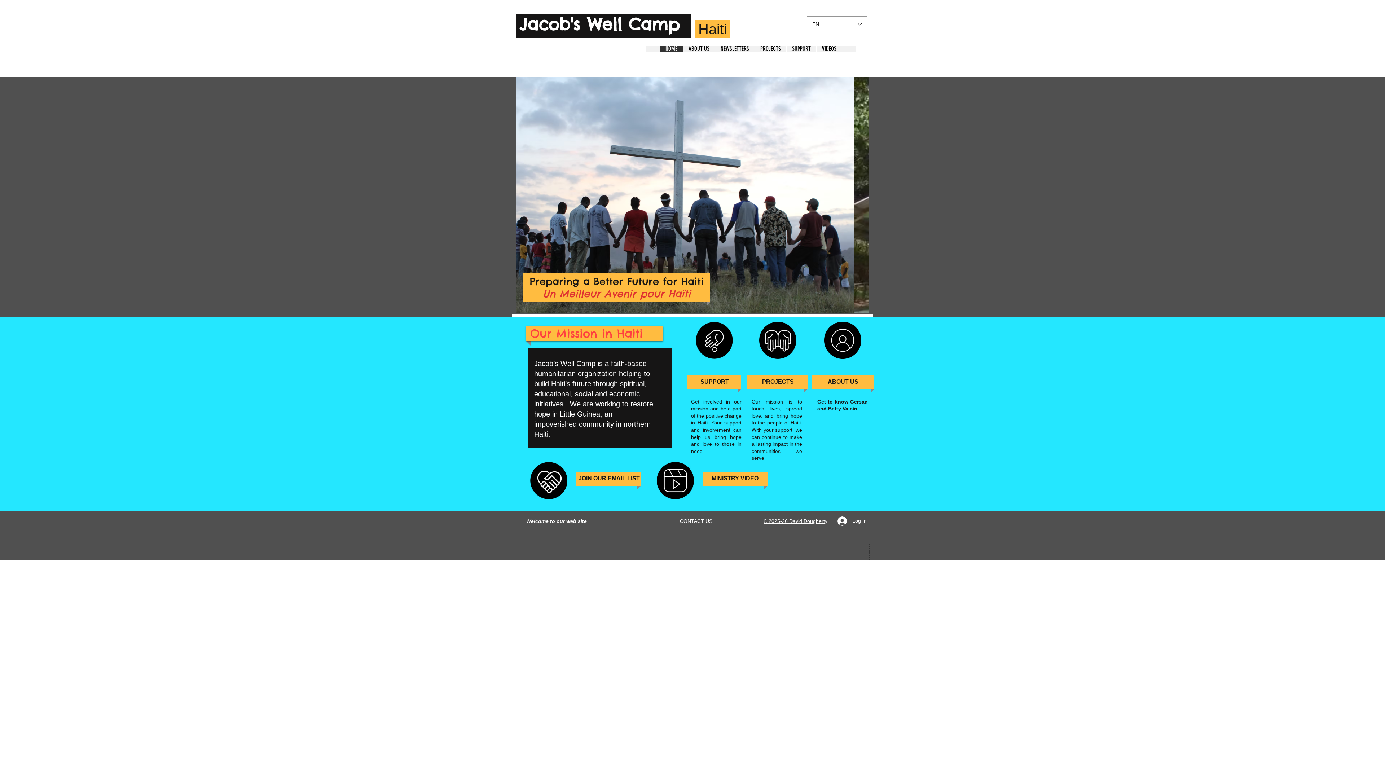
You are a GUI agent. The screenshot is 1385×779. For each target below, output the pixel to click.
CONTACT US (696, 521)
